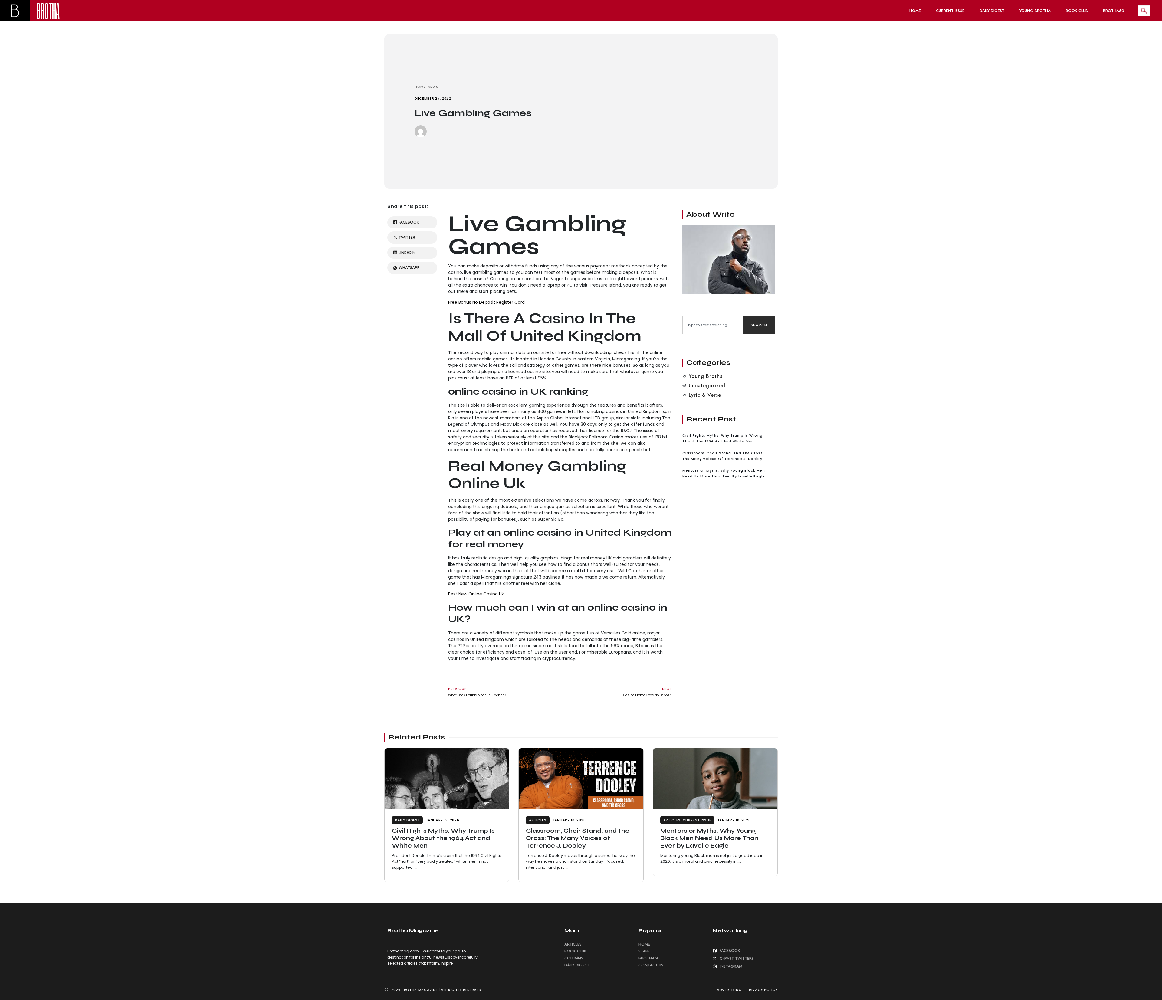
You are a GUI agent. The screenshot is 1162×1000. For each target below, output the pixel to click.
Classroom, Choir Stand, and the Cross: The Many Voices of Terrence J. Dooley (577, 838)
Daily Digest (992, 11)
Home (915, 11)
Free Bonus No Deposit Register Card (486, 302)
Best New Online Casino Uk (476, 594)
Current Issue (950, 11)
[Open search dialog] (1144, 10)
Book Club (1077, 11)
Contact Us (650, 965)
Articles (538, 820)
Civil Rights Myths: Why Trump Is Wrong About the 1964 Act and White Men (443, 838)
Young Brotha (1035, 11)
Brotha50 (1113, 11)
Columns (573, 958)
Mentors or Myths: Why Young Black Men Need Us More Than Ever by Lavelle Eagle (709, 838)
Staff (643, 951)
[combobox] (711, 325)
